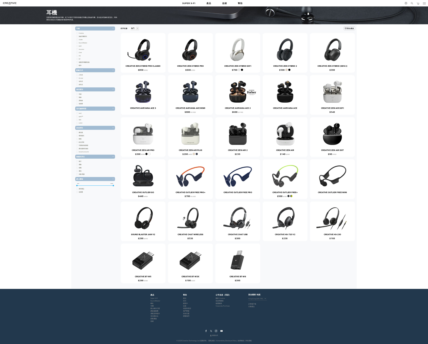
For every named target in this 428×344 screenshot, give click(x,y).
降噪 (80, 139)
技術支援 (186, 313)
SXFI (80, 46)
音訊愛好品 (154, 316)
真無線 (81, 100)
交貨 (184, 306)
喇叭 (152, 303)
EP (79, 59)
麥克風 (81, 132)
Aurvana (81, 49)
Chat (80, 52)
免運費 (81, 192)
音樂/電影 (82, 174)
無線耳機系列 (83, 36)
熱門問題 (186, 311)
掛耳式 (81, 84)
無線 (80, 97)
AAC (80, 113)
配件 (80, 65)
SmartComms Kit (84, 152)
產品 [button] (209, 3)
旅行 (80, 161)
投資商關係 (219, 301)
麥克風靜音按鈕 (83, 148)
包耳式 (81, 81)
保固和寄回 (187, 308)
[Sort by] (137, 28)
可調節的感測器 (83, 145)
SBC (80, 120)
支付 (184, 301)
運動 (80, 164)
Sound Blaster (83, 43)
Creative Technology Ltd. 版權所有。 (195, 341)
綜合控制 (81, 142)
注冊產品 (251, 306)
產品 (184, 298)
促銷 (224, 3)
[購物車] (418, 3)
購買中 (185, 303)
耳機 (152, 306)
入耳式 (81, 75)
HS (80, 56)
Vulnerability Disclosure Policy (226, 341)
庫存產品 (81, 189)
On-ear (81, 78)
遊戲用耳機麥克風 (84, 62)
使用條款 (241, 341)
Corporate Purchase (223, 306)
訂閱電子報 (252, 304)
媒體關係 (219, 303)
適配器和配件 (155, 313)
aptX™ (81, 116)
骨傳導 (81, 104)
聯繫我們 (186, 316)
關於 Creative (220, 298)
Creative (81, 33)
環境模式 (81, 135)
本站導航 (248, 341)
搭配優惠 (153, 319)
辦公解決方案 (155, 308)
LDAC (80, 123)
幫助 (240, 3)
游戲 (80, 168)
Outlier (81, 39)
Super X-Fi (188, 3)
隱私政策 (211, 341)
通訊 (80, 171)
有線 (80, 94)
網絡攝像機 (154, 311)
